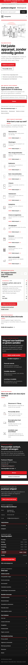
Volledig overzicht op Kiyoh (7, 307)
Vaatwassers (12, 111)
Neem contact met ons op (9, 499)
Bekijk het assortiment (8, 64)
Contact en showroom (14, 476)
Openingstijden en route (8, 468)
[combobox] (10, 12)
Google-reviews (5, 309)
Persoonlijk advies (7, 68)
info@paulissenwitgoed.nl (7, 466)
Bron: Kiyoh (4, 298)
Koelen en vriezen (20, 111)
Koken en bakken (5, 113)
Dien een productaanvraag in (9, 108)
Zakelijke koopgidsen (14, 358)
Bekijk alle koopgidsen (8, 327)
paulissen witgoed (8, 8)
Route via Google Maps (8, 559)
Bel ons (14, 472)
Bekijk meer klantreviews (9, 304)
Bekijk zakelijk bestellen (14, 355)
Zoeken (23, 12)
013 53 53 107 (4, 464)
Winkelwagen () (21, 8)
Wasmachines (4, 111)
